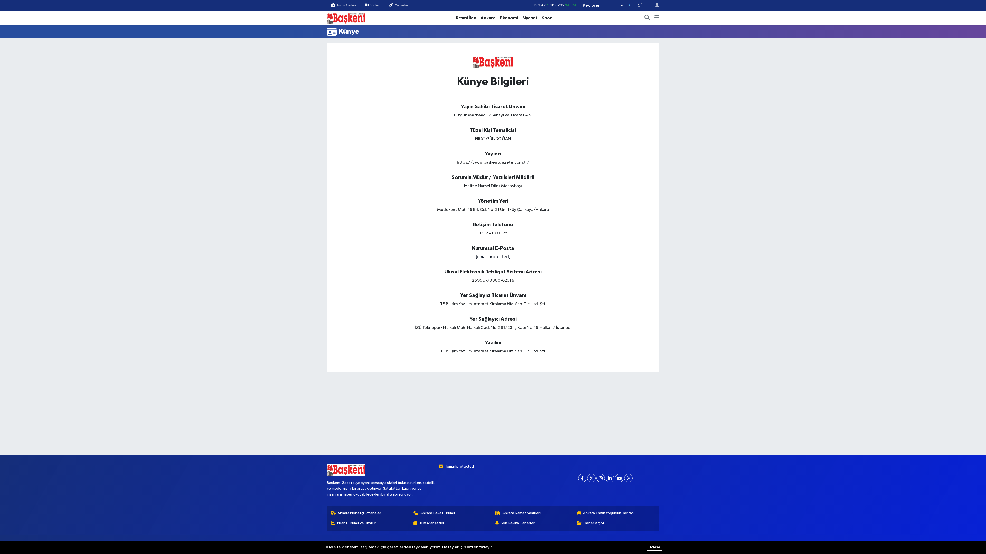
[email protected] (493, 257)
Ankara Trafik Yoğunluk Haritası (608, 513)
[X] (591, 478)
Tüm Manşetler (431, 523)
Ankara (488, 18)
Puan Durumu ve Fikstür (356, 523)
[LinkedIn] (610, 478)
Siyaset (529, 18)
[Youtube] (619, 478)
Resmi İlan (466, 18)
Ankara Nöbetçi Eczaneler (359, 513)
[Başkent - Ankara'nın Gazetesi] (346, 18)
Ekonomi (509, 18)
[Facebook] (582, 478)
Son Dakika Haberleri (518, 523)
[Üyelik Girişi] (655, 5)
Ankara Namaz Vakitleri (521, 513)
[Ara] (647, 18)
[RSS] (628, 478)
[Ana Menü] (656, 18)
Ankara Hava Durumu (437, 513)
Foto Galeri (346, 5)
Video (375, 5)
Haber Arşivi (594, 523)
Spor (547, 18)
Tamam (655, 546)
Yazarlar (402, 5)
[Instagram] (600, 478)
